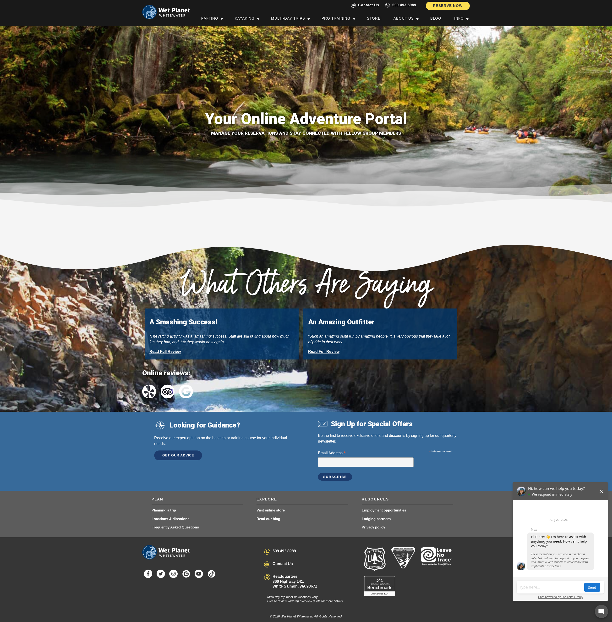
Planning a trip (164, 510)
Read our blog (268, 519)
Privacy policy (373, 527)
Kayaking (245, 18)
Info (459, 18)
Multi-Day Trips (288, 18)
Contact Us (368, 5)
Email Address (332, 453)
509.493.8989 (404, 5)
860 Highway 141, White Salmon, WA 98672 (295, 581)
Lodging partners (376, 519)
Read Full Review (165, 352)
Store (374, 18)
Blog (435, 18)
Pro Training (336, 18)
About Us (403, 18)
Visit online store (271, 510)
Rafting (209, 18)
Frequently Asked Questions (175, 527)
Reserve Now (448, 6)
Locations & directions (170, 519)
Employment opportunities (384, 510)
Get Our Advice (178, 455)
